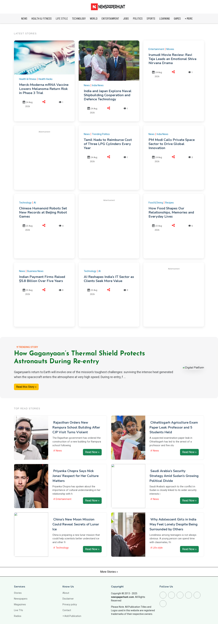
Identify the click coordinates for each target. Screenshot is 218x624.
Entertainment (156, 49)
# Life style (156, 547)
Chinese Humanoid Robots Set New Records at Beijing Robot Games (43, 212)
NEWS (24, 18)
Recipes (169, 202)
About (66, 593)
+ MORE (189, 18)
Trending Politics (101, 134)
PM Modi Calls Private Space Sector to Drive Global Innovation (172, 144)
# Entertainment (62, 499)
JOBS (126, 18)
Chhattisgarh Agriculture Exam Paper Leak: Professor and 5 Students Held (174, 427)
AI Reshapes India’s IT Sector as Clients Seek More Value (109, 279)
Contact (67, 610)
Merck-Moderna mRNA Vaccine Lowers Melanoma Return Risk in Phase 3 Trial (43, 88)
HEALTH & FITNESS (41, 18)
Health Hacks (45, 79)
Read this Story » (26, 386)
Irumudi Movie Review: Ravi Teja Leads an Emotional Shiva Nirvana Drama (172, 59)
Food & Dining (156, 202)
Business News (35, 271)
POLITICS (138, 18)
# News (57, 450)
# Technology (61, 547)
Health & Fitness (27, 79)
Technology (25, 202)
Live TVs (18, 610)
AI (35, 202)
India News (98, 85)
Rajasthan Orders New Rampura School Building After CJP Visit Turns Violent (76, 427)
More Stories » (109, 571)
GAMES (177, 18)
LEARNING (164, 18)
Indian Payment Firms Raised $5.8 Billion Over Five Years (42, 279)
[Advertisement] (47, 160)
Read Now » (92, 452)
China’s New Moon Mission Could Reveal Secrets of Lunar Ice (75, 524)
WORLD (93, 18)
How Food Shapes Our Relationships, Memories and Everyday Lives (171, 212)
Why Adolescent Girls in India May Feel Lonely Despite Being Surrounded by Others (174, 524)
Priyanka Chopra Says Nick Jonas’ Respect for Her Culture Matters (75, 476)
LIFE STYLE (62, 18)
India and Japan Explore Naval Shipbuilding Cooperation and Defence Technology (107, 95)
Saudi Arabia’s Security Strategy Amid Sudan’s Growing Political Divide (174, 476)
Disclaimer (68, 598)
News (87, 85)
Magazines (20, 604)
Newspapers (20, 598)
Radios (17, 616)
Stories (18, 593)
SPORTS (151, 18)
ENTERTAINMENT (110, 18)
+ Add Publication (72, 616)
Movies (170, 49)
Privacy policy (70, 604)
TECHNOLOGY (79, 18)
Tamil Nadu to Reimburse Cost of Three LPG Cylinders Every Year (108, 144)
